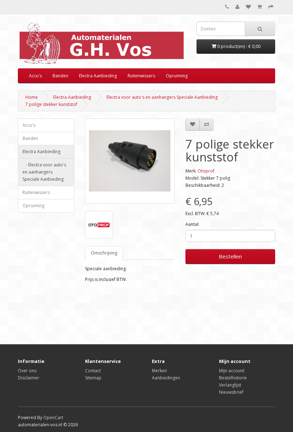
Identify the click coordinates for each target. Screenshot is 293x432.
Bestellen (230, 256)
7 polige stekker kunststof (51, 104)
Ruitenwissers (141, 76)
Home (31, 97)
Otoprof (206, 171)
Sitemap (93, 378)
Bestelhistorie (233, 378)
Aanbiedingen (166, 378)
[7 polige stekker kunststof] (130, 161)
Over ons (27, 371)
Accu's (35, 76)
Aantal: (192, 224)
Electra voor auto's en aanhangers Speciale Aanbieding (162, 97)
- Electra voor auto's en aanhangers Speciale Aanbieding (44, 172)
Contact (93, 371)
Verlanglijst (230, 385)
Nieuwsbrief (231, 392)
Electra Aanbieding (98, 76)
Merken (159, 371)
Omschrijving (104, 253)
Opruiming (177, 76)
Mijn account (231, 371)
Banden (60, 76)
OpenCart (53, 417)
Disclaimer (28, 378)
